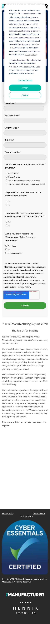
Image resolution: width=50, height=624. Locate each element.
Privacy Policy (30, 54)
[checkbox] (25, 179)
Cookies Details (25, 80)
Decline (25, 95)
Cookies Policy (26, 516)
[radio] (25, 173)
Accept (25, 87)
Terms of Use (39, 513)
